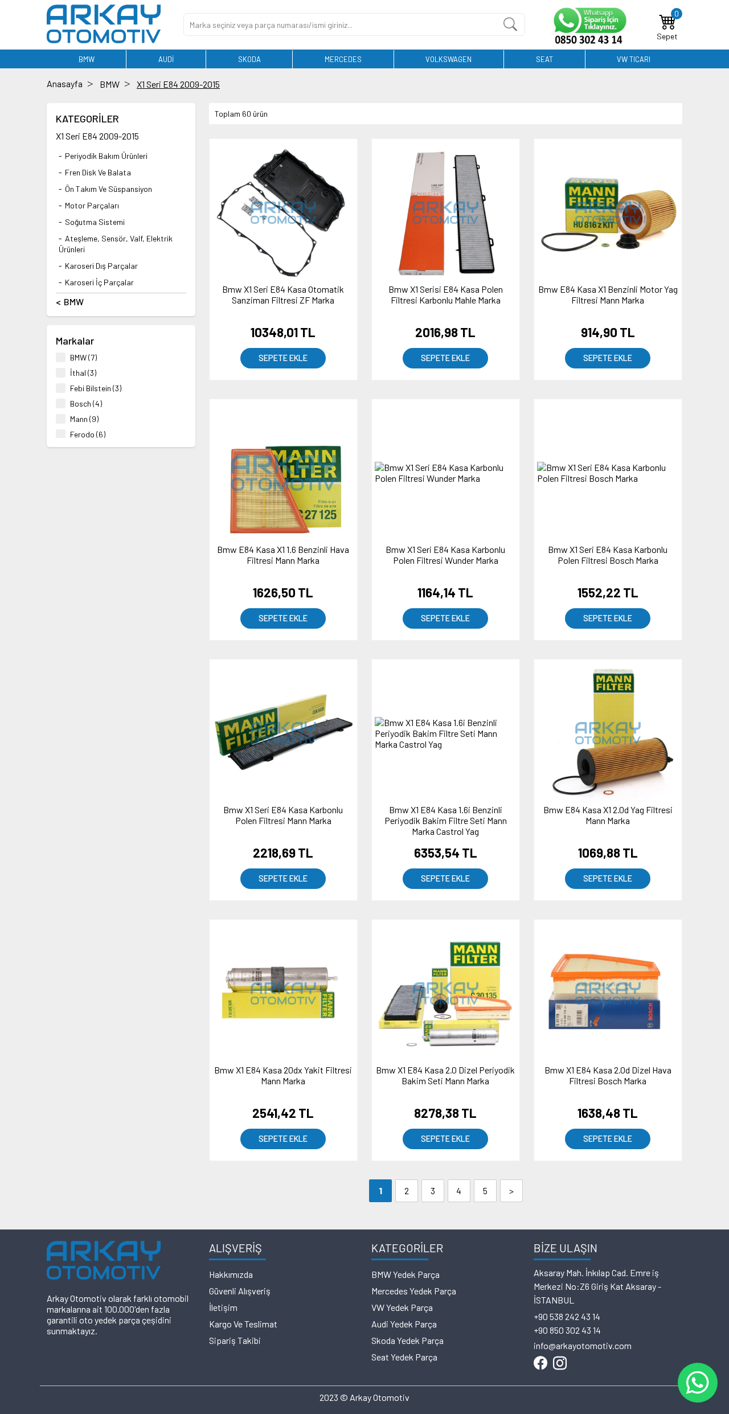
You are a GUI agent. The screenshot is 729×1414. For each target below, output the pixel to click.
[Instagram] (560, 1363)
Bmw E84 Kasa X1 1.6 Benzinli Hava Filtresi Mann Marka (283, 554)
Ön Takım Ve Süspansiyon (108, 189)
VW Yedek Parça (402, 1307)
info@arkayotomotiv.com (583, 1345)
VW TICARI (633, 59)
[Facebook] (540, 1363)
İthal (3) (83, 373)
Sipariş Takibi (235, 1340)
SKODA (249, 59)
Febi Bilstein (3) (95, 388)
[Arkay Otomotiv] (104, 39)
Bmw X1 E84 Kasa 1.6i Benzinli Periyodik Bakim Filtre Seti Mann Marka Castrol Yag (445, 820)
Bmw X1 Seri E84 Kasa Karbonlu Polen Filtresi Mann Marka (283, 815)
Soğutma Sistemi (95, 222)
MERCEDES (343, 59)
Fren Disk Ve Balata (98, 172)
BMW (87, 59)
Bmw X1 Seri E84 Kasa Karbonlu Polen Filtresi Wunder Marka (445, 554)
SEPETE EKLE (283, 358)
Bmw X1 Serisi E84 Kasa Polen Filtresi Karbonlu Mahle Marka (445, 294)
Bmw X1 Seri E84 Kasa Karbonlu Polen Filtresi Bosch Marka (607, 554)
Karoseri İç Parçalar (99, 282)
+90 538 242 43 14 (567, 1316)
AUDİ (166, 59)
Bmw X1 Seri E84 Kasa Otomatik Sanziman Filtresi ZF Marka (283, 294)
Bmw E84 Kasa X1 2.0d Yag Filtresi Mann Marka (608, 815)
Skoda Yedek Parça (407, 1340)
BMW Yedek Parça (405, 1274)
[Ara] (510, 24)
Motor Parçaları (92, 205)
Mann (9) (84, 419)
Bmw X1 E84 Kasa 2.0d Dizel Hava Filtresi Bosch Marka (607, 1075)
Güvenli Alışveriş (240, 1290)
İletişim (223, 1307)
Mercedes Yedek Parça (413, 1290)
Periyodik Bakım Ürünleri (106, 156)
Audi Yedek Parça (404, 1323)
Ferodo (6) (87, 434)
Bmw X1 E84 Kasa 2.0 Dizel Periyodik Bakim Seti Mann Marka (445, 1075)
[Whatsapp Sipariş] (698, 1383)
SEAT (544, 59)
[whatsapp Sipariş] (588, 24)
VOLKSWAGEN (448, 59)
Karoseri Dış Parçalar (101, 265)
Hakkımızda (231, 1274)
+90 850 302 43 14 (567, 1330)
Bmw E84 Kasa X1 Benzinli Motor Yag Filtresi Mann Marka (608, 294)
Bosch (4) (86, 403)
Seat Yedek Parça (404, 1356)
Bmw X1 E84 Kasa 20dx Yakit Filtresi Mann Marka (283, 1075)
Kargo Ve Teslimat (243, 1323)
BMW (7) (83, 357)
